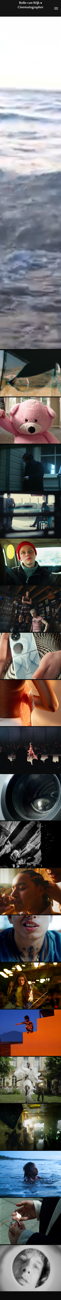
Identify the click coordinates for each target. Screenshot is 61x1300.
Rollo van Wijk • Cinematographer (30, 4)
